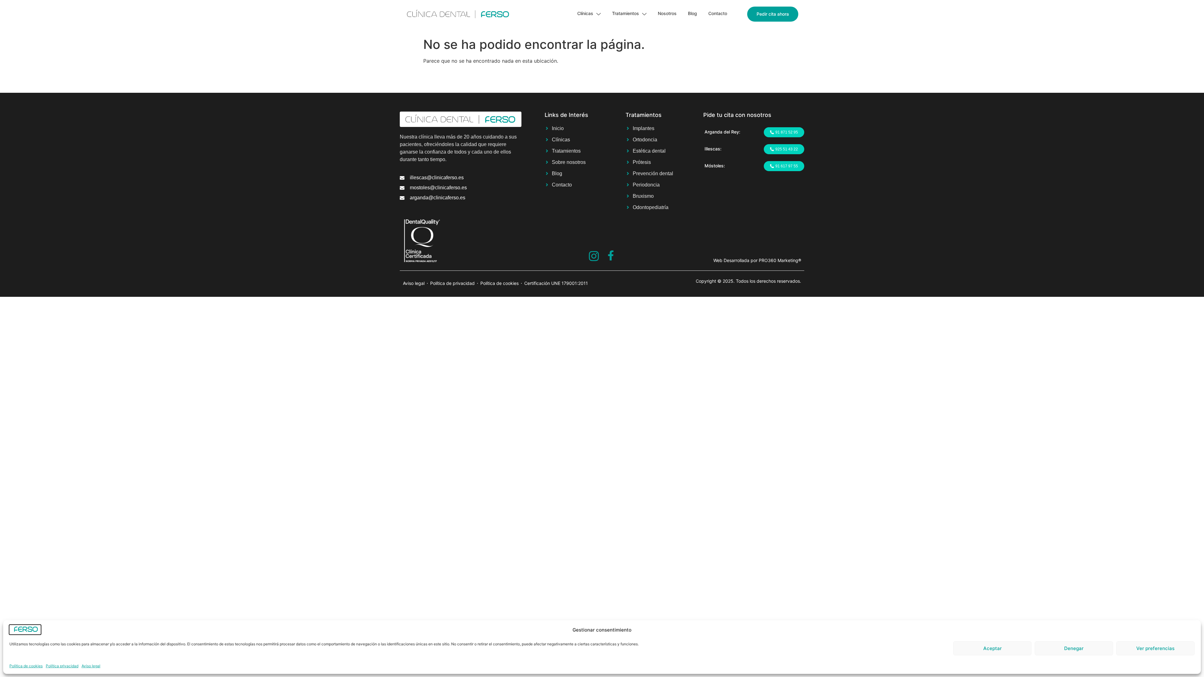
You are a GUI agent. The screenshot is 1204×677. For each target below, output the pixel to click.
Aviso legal (91, 666)
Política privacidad (62, 666)
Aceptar (992, 648)
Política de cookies (26, 666)
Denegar (1074, 648)
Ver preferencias (1155, 648)
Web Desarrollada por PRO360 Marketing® (757, 260)
